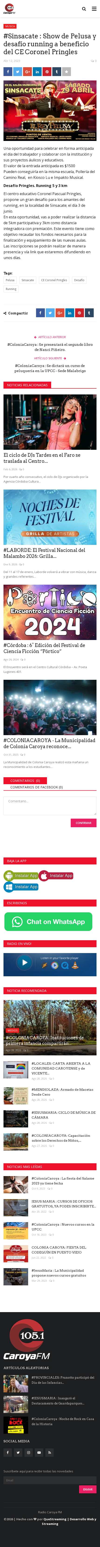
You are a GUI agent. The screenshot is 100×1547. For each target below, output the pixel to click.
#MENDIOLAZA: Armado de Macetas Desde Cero (62, 1092)
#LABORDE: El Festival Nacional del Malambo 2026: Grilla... (44, 553)
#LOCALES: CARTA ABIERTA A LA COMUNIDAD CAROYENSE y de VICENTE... (61, 1068)
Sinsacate (28, 280)
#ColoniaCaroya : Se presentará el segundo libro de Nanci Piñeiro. (50, 347)
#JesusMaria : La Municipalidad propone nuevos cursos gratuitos (59, 1273)
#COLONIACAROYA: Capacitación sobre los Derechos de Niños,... (61, 1138)
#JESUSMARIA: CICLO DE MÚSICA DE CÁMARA (64, 1115)
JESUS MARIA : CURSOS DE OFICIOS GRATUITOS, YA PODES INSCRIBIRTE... (64, 1204)
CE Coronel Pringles (54, 280)
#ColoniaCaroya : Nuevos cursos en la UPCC (63, 1227)
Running (11, 289)
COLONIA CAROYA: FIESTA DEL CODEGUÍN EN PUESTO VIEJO (59, 1250)
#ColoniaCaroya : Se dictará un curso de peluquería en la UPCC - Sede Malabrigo (50, 368)
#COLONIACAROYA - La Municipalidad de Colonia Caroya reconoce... (49, 743)
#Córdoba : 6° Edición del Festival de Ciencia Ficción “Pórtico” (44, 648)
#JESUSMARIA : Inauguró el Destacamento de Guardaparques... (58, 1401)
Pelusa (10, 280)
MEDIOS (12, 1030)
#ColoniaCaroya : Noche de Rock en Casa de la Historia (63, 1421)
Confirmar (83, 823)
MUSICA (10, 26)
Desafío (79, 280)
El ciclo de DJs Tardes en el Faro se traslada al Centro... (41, 458)
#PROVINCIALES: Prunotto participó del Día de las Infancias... (63, 1380)
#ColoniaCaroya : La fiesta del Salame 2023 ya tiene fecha (63, 1181)
